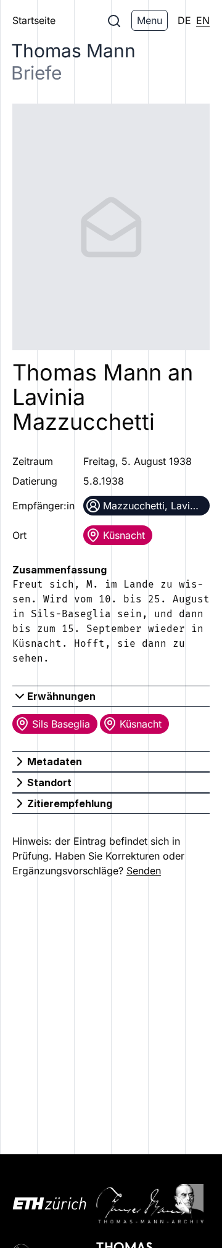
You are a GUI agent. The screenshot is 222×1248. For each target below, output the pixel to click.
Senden (143, 870)
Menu (149, 20)
